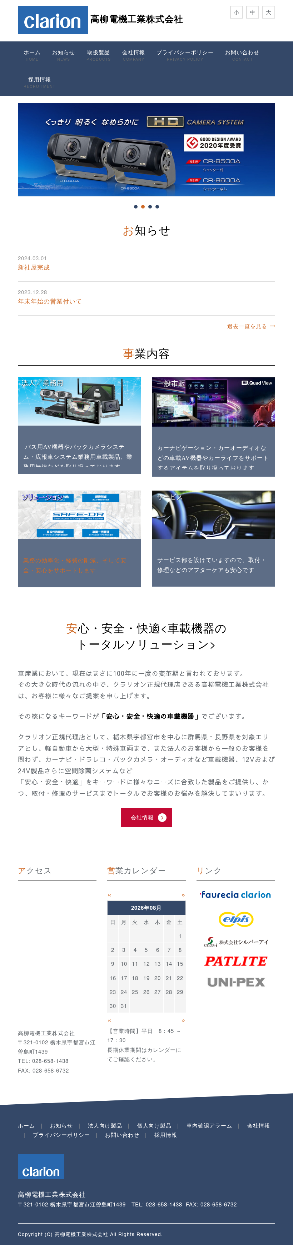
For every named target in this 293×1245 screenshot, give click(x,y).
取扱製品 (98, 55)
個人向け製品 (154, 1125)
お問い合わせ (242, 55)
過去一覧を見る (247, 326)
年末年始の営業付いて (50, 300)
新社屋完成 (34, 266)
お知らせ (63, 55)
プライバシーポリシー (185, 55)
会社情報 (133, 55)
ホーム (32, 55)
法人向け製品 (105, 1125)
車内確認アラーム (209, 1125)
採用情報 (39, 82)
